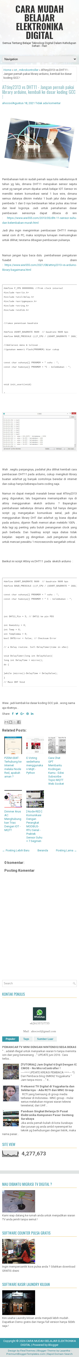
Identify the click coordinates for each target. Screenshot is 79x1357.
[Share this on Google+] (22, 713)
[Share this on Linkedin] (32, 713)
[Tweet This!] (16, 713)
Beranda (43, 850)
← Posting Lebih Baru (15, 850)
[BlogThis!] (10, 722)
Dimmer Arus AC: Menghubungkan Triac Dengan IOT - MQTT (12, 820)
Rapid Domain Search (60, 1354)
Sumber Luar (45, 1039)
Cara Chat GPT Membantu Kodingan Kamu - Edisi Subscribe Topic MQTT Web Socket (56, 770)
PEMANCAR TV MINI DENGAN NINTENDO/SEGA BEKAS (39, 1047)
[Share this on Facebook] (12, 713)
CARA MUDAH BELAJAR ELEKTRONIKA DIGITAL (39, 22)
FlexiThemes (27, 1350)
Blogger (53, 1345)
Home (7, 70)
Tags (26, 1039)
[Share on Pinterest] (27, 713)
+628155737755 (40, 1023)
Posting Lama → (66, 850)
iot (15, 70)
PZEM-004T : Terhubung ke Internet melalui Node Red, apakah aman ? (13, 767)
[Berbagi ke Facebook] (19, 722)
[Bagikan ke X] (15, 722)
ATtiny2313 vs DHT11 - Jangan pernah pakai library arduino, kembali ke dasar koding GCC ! (38, 92)
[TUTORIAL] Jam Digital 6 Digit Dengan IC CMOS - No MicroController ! (49, 1066)
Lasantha (65, 1350)
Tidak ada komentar (48, 103)
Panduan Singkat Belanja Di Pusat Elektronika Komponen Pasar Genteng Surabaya (47, 1115)
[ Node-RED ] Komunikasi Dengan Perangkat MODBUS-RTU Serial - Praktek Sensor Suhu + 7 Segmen (34, 826)
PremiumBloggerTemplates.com (25, 1354)
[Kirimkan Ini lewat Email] (6, 722)
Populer (10, 1039)
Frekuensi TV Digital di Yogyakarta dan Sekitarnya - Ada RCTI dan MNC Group (47, 1088)
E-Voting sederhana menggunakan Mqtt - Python (34, 765)
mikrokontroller (28, 70)
